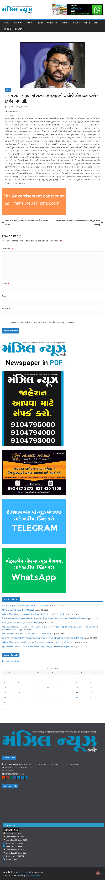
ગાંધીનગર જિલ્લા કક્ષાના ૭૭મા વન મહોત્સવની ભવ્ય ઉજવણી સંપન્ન (26, 634)
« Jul (3, 709)
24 (5, 697)
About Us (18, 23)
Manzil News (25, 107)
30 (91, 697)
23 (91, 692)
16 (91, 687)
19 (34, 692)
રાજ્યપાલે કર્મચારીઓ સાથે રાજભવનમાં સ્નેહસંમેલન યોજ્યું (78, 222)
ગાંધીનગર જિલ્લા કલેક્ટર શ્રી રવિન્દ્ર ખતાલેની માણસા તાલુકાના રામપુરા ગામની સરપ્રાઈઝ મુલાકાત (38, 642)
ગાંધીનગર (30, 23)
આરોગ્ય (87, 23)
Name (5, 283)
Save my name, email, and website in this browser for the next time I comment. (40, 321)
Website (6, 308)
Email (5, 295)
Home (7, 23)
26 (34, 697)
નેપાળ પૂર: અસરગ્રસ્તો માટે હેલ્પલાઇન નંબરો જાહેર (21, 622)
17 (5, 692)
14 (62, 687)
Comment (7, 248)
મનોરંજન (76, 23)
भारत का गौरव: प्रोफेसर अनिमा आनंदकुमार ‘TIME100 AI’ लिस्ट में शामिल (25, 605)
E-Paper (18, 29)
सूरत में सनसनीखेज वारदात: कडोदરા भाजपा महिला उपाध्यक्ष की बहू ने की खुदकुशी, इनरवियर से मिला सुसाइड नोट (37, 646)
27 (48, 697)
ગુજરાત (96, 23)
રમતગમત (65, 23)
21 (62, 692)
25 (19, 697)
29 (77, 697)
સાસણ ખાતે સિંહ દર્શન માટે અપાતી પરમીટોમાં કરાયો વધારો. (26, 222)
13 (48, 687)
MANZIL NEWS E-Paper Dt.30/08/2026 (18, 610)
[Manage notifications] (98, 873)
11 (19, 687)
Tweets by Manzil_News (11, 661)
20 (48, 692)
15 (77, 687)
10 (5, 687)
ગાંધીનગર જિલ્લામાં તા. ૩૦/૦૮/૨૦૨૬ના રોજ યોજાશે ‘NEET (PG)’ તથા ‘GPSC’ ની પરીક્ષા (33, 614)
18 (19, 692)
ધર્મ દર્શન (7, 29)
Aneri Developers (33, 875)
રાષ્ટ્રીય (40, 23)
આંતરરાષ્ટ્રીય (52, 23)
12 (34, 687)
